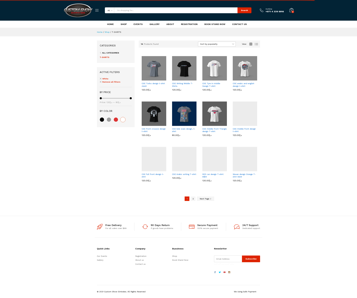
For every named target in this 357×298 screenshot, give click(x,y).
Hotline (269, 9)
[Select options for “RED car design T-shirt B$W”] (205, 169)
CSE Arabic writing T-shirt (184, 182)
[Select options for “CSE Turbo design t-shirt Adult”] (144, 78)
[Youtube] (224, 272)
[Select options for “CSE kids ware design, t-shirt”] (174, 124)
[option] (176, 85)
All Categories (110, 53)
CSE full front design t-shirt (153, 183)
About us (139, 260)
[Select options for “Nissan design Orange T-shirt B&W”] (235, 169)
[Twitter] (219, 272)
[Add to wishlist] (157, 78)
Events (138, 24)
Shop (124, 24)
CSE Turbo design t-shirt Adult (153, 93)
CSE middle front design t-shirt (244, 138)
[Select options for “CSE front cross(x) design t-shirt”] (144, 124)
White (105, 79)
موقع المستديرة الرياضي (224, 264)
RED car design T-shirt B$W (213, 183)
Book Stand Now (214, 24)
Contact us (140, 264)
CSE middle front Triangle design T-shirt (214, 138)
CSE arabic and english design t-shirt (243, 93)
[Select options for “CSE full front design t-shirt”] (144, 169)
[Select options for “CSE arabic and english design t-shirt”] (235, 78)
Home (110, 24)
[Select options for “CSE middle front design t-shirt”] (235, 124)
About (170, 24)
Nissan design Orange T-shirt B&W (244, 183)
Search (244, 10)
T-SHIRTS (104, 57)
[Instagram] (229, 272)
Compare (163, 78)
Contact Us (239, 24)
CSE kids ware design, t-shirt (183, 138)
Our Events (102, 256)
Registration (189, 24)
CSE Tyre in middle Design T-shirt (211, 93)
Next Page (205, 199)
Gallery (154, 24)
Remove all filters (111, 82)
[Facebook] (215, 272)
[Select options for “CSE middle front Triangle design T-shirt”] (205, 124)
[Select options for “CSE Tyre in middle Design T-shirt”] (205, 78)
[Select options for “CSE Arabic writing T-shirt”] (174, 169)
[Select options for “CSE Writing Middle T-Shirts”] (174, 78)
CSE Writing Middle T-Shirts (182, 93)
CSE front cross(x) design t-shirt (154, 138)
